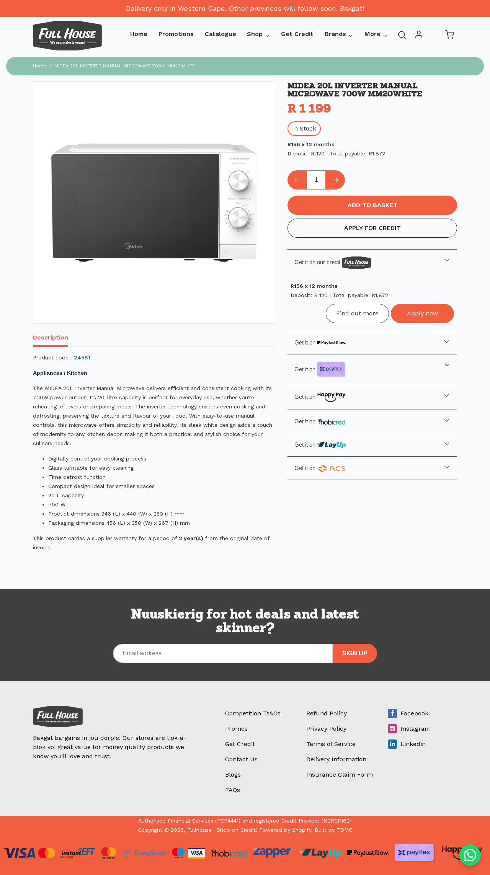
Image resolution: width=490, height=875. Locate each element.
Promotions (176, 34)
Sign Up (355, 653)
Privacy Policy (326, 728)
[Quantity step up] (335, 179)
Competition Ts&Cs (253, 713)
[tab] (55, 338)
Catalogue (220, 34)
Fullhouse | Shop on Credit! (222, 830)
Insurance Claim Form (339, 774)
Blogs (233, 774)
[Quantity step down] (297, 179)
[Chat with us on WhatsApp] (470, 855)
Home (138, 34)
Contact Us (241, 759)
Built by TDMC (333, 830)
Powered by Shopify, (286, 830)
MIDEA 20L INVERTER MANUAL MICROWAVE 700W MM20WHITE (124, 66)
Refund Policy (326, 713)
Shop (255, 34)
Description (50, 337)
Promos (236, 728)
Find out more (357, 313)
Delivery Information (336, 759)
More (372, 34)
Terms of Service (331, 744)
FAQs (232, 789)
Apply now (422, 313)
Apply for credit (372, 228)
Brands (335, 34)
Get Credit (297, 34)
